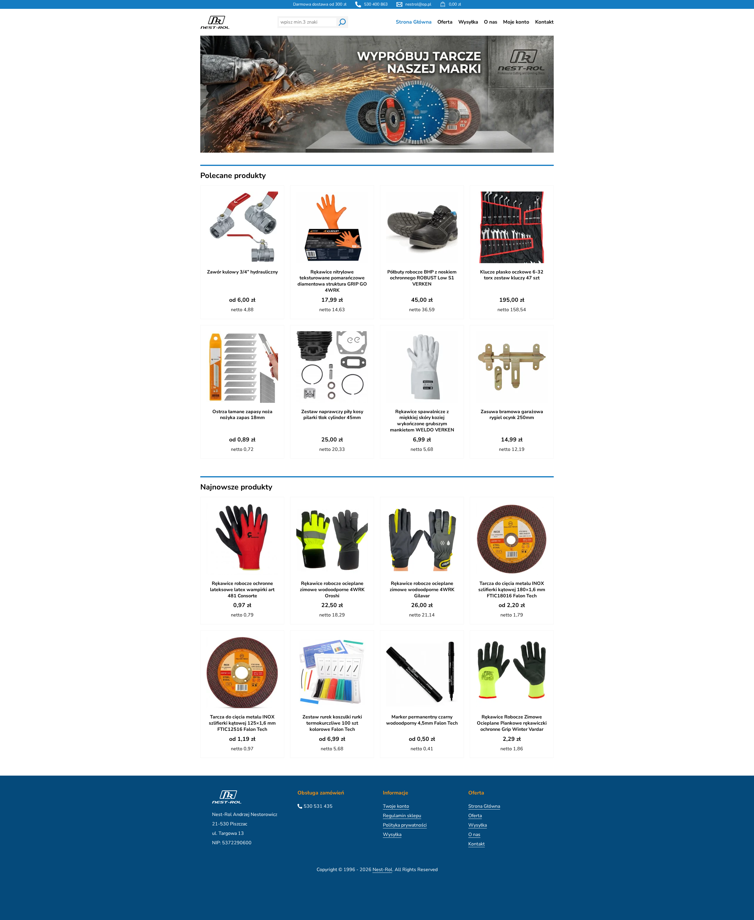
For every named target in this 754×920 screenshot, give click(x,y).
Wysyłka (468, 22)
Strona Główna (413, 22)
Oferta (444, 22)
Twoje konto (396, 806)
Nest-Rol (382, 869)
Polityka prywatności (405, 825)
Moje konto (516, 22)
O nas (490, 22)
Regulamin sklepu (402, 815)
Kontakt (544, 22)
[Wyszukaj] (342, 22)
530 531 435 (318, 806)
